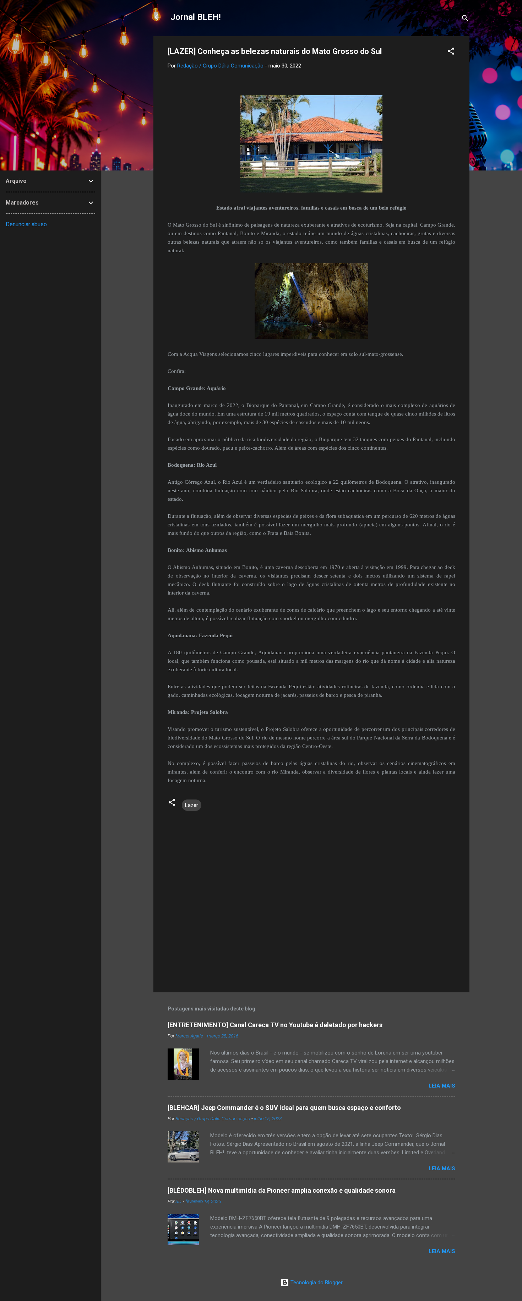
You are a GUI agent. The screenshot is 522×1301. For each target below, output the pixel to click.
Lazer (191, 805)
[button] (451, 52)
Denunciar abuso (26, 224)
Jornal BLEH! (195, 17)
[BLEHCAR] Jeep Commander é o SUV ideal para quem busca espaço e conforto (284, 1107)
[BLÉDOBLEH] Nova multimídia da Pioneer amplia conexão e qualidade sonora (282, 1190)
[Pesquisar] (465, 19)
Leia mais (442, 1086)
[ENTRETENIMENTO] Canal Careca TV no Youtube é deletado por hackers (275, 1025)
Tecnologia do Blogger (316, 1282)
